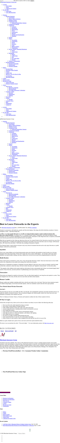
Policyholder (9, 213)
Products (5, 121)
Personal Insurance (10, 168)
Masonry (14, 140)
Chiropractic (14, 147)
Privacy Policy (21, 433)
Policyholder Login (7, 415)
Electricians (14, 134)
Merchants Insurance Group (8, 227)
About (4, 191)
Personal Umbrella (13, 172)
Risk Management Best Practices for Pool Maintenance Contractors (18, 425)
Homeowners (12, 171)
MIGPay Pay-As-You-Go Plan (13, 180)
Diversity (11, 199)
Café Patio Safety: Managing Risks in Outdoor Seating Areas (17, 424)
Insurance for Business (8, 398)
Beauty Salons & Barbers (14, 125)
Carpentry (14, 133)
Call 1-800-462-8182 (11, 220)
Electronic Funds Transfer (12, 176)
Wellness (11, 202)
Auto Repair (11, 124)
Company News (9, 207)
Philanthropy (12, 200)
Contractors (11, 132)
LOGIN (5, 212)
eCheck (7, 178)
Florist (13, 157)
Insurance (14, 150)
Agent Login (6, 417)
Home (2, 331)
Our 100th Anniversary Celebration (17, 196)
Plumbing (14, 142)
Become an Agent (7, 187)
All (15, 331)
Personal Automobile (13, 170)
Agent (7, 215)
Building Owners (13, 126)
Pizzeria (13, 166)
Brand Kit (8, 203)
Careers (7, 204)
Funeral (10, 143)
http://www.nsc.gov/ (49, 323)
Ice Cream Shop (15, 165)
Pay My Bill (6, 217)
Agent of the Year (10, 188)
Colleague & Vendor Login (9, 418)
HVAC (13, 137)
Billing (4, 174)
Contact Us (8, 211)
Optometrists (15, 154)
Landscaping (15, 138)
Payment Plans (9, 175)
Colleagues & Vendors (11, 216)
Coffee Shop (15, 162)
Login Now (8, 219)
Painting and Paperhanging (18, 141)
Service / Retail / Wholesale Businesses (18, 155)
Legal (13, 151)
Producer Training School (12, 190)
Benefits (11, 206)
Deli (13, 163)
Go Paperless (9, 182)
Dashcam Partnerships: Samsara (19, 129)
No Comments (33, 227)
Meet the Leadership (13, 194)
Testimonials (9, 210)
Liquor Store (15, 158)
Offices (10, 145)
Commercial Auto (13, 128)
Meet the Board (12, 195)
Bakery (13, 161)
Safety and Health (9, 331)
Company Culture (10, 198)
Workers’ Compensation (14, 167)
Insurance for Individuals (8, 399)
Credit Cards (9, 179)
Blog (7, 208)
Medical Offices (15, 153)
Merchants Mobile (10, 183)
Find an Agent (6, 186)
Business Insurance (10, 122)
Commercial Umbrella (14, 130)
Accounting (14, 146)
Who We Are (9, 192)
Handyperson (15, 136)
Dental (13, 149)
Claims (4, 185)
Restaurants (11, 159)
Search (32, 0)
